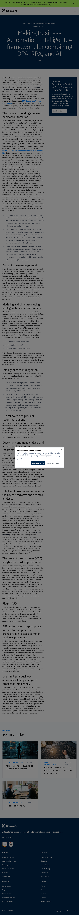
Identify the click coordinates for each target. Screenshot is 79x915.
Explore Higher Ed (38, 463)
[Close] (62, 450)
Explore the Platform (53, 463)
